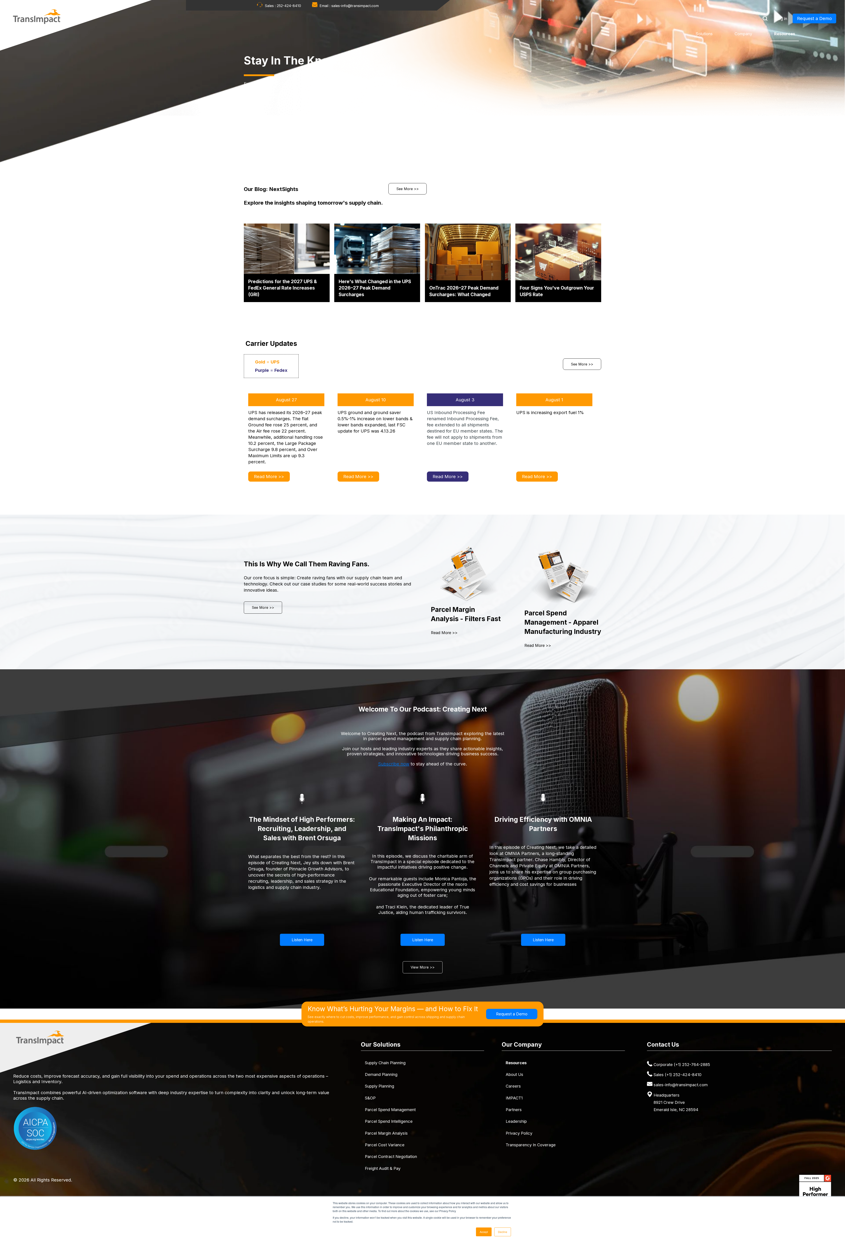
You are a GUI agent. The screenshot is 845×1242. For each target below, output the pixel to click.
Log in (781, 18)
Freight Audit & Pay (382, 1168)
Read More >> (269, 476)
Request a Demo (814, 18)
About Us (514, 1074)
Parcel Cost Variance (384, 1144)
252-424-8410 (289, 6)
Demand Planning (381, 1074)
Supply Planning (379, 1086)
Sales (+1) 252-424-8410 (678, 1074)
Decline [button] (502, 1232)
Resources (784, 33)
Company (743, 33)
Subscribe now (393, 764)
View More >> (423, 967)
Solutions (704, 33)
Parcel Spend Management (390, 1109)
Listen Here (302, 939)
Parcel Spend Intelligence (389, 1121)
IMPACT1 (514, 1097)
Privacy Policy (519, 1133)
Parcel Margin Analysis (386, 1133)
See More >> (407, 189)
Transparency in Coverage (531, 1144)
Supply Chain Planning (385, 1062)
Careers (513, 1086)
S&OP (370, 1097)
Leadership (516, 1121)
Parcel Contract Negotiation (391, 1156)
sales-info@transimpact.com (355, 6)
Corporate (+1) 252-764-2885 (682, 1064)
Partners (514, 1109)
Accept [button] (484, 1232)
